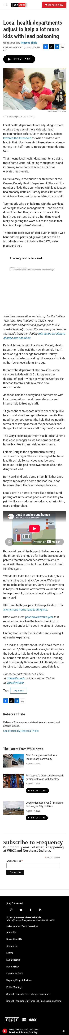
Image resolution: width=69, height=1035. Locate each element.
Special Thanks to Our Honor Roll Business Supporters (33, 1001)
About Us (11, 932)
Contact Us (11, 946)
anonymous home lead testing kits (25, 609)
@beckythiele (15, 682)
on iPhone (22, 926)
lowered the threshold (17, 138)
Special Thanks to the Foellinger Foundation (28, 994)
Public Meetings (14, 987)
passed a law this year (39, 617)
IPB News (19, 690)
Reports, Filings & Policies (19, 980)
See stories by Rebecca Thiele (21, 731)
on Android (33, 926)
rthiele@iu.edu (15, 678)
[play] (5, 1031)
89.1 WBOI (50, 920)
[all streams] (64, 1031)
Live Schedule (13, 960)
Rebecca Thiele (29, 42)
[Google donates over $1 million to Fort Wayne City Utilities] (13, 808)
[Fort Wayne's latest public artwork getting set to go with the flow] (13, 781)
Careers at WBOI (14, 973)
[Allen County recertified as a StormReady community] (13, 761)
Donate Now (55, 4)
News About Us (14, 939)
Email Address (14, 860)
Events (9, 953)
